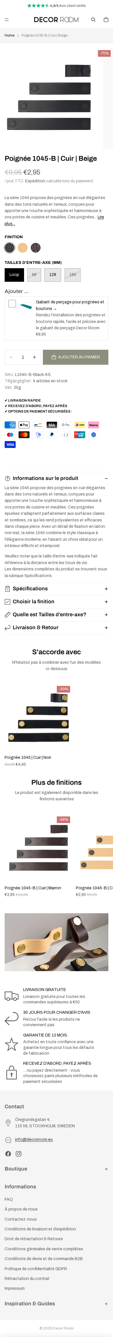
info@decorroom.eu (34, 1139)
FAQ (9, 1199)
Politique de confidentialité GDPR (36, 1268)
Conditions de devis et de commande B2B (44, 1259)
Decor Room (63, 1328)
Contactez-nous (21, 1219)
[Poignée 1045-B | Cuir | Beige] (9, 248)
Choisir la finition (33, 601)
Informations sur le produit (45, 478)
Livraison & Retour (36, 627)
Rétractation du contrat (27, 1279)
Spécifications (30, 588)
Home (9, 35)
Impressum (15, 1288)
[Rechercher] (93, 19)
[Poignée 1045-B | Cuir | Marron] (36, 248)
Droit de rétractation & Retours (34, 1239)
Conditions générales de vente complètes (44, 1249)
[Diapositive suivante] (102, 855)
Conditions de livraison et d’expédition (40, 1229)
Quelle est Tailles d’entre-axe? (49, 614)
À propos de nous (21, 1209)
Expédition (35, 181)
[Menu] (6, 19)
